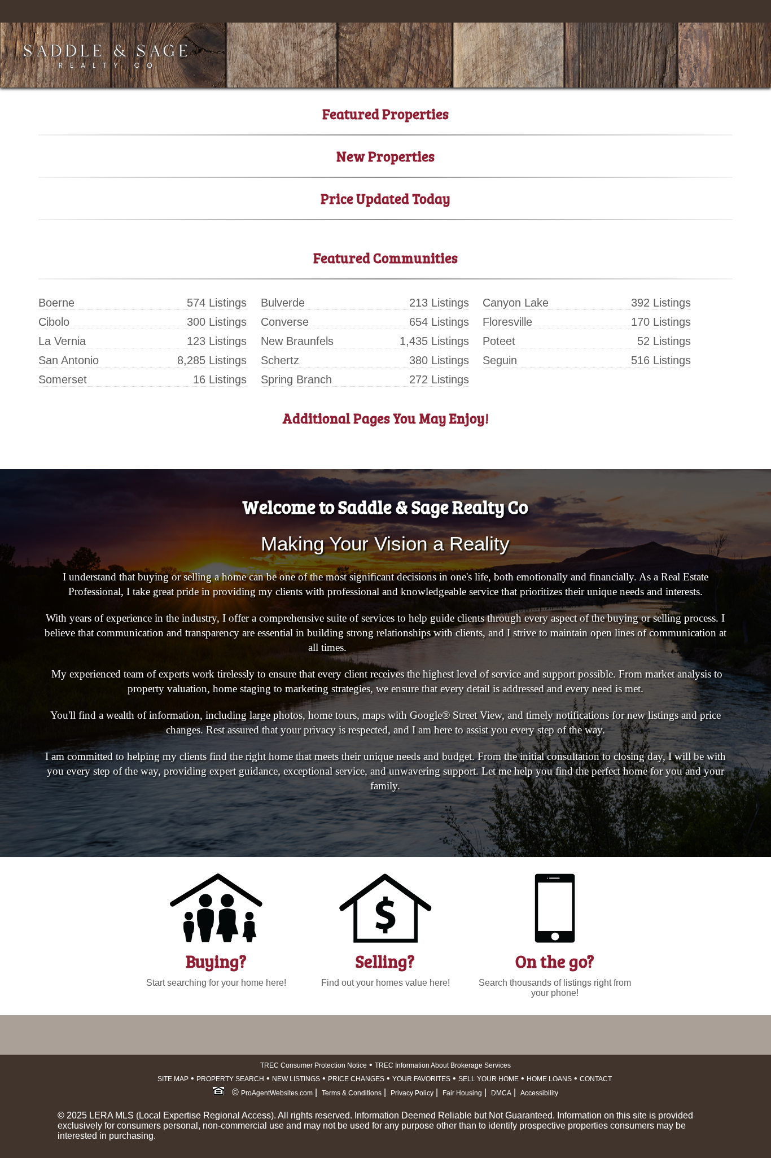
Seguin (500, 360)
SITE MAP (173, 1079)
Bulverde (283, 302)
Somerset (62, 379)
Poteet (499, 341)
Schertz (280, 360)
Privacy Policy (412, 1093)
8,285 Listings (212, 360)
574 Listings (217, 302)
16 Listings (220, 379)
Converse (285, 322)
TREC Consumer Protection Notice (313, 1065)
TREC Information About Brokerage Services (443, 1065)
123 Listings (217, 341)
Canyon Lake (516, 302)
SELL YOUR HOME (488, 1079)
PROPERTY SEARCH (230, 1079)
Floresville (507, 322)
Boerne (56, 302)
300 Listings (217, 322)
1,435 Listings (434, 341)
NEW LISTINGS (296, 1079)
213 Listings (439, 302)
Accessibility (539, 1093)
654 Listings (439, 322)
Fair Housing (462, 1093)
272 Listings (439, 379)
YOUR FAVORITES (421, 1079)
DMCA (501, 1093)
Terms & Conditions (352, 1093)
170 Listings (661, 322)
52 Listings (664, 341)
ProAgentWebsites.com (277, 1093)
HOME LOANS (549, 1079)
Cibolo (53, 322)
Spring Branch (296, 379)
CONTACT (596, 1079)
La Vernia (62, 341)
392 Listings (661, 302)
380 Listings (439, 360)
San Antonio (68, 360)
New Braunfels (297, 341)
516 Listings (661, 360)
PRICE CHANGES (356, 1079)
